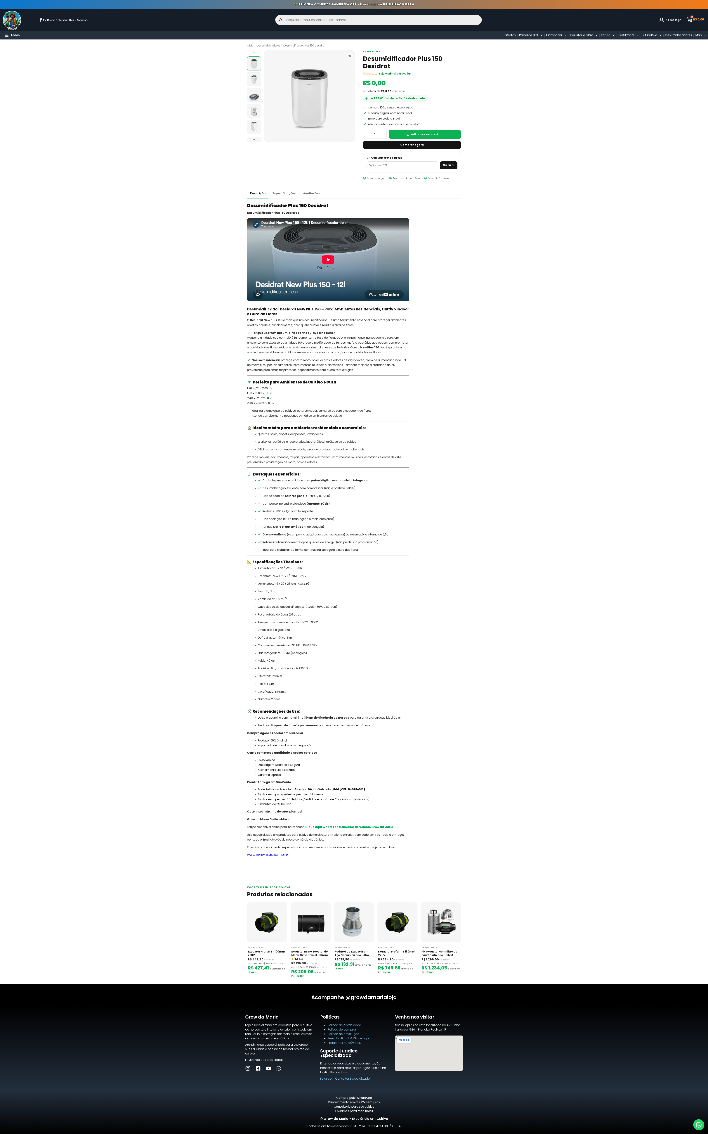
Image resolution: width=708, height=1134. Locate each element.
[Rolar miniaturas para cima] (254, 52)
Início (250, 45)
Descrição (258, 193)
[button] (698, 1124)
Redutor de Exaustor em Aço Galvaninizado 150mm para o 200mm (353, 953)
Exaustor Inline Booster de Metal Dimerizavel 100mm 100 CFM (309, 953)
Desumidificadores (678, 35)
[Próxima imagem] (349, 96)
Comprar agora (412, 145)
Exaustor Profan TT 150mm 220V (396, 953)
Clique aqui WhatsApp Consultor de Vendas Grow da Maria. (349, 827)
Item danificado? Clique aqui (348, 1038)
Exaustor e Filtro (581, 35)
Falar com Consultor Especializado (345, 1078)
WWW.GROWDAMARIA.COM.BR (267, 855)
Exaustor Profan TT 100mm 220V (266, 953)
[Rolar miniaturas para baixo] (254, 139)
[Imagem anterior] (270, 96)
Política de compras (342, 1029)
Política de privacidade (344, 1025)
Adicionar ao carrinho (427, 134)
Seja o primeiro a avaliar (395, 73)
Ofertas (510, 35)
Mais (698, 35)
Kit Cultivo (650, 35)
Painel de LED (528, 35)
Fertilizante (626, 35)
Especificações (284, 193)
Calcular (448, 165)
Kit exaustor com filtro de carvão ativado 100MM (439, 953)
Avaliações (311, 193)
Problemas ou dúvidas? (345, 1043)
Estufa (605, 35)
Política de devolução (343, 1034)
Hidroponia (554, 35)
